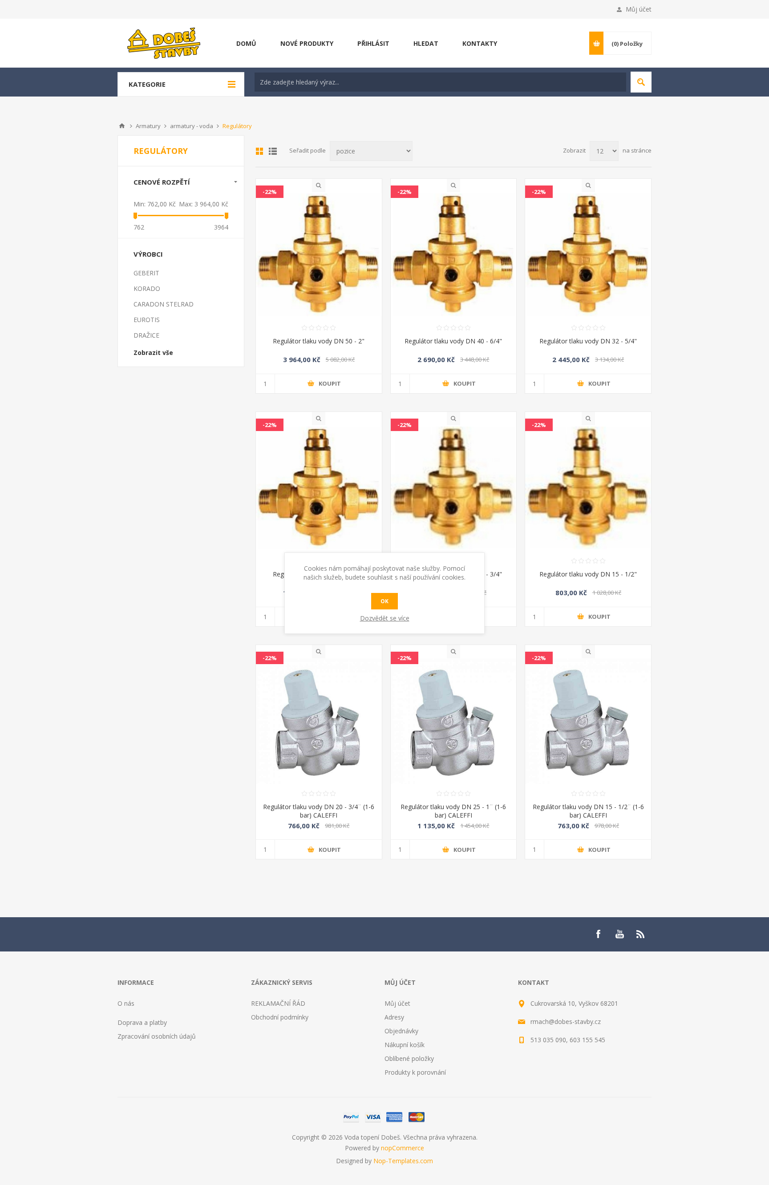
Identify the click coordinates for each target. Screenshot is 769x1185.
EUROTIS (147, 319)
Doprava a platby (142, 1022)
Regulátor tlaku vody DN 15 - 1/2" (588, 574)
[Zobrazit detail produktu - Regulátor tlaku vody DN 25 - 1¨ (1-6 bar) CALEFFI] (454, 721)
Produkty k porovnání (415, 1072)
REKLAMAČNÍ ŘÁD (278, 1003)
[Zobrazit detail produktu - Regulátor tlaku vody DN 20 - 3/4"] (454, 488)
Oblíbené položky (409, 1058)
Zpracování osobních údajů (156, 1036)
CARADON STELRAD (164, 304)
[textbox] (440, 82)
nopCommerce (402, 1148)
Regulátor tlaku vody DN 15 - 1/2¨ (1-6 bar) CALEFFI (588, 810)
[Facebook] (598, 934)
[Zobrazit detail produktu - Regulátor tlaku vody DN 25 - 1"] (319, 488)
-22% (270, 192)
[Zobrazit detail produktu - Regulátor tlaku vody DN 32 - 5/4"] (588, 255)
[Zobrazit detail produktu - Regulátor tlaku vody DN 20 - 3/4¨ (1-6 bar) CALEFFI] (319, 721)
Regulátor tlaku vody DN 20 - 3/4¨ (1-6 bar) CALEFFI (318, 810)
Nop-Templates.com (403, 1161)
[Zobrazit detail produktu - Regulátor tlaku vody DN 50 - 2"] (319, 255)
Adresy (394, 1017)
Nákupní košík (404, 1044)
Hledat (641, 82)
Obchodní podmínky (279, 1017)
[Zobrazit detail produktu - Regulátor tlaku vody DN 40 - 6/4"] (454, 255)
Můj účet (639, 9)
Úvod (121, 126)
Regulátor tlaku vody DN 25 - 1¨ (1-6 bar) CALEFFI (453, 810)
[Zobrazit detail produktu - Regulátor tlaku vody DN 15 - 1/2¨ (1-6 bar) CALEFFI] (588, 721)
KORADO (147, 288)
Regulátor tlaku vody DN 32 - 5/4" (588, 341)
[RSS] (641, 934)
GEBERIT (146, 273)
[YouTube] (619, 934)
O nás (125, 1003)
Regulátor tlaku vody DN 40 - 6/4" (453, 341)
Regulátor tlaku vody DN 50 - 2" (318, 341)
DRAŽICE (146, 335)
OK (384, 601)
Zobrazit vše (153, 352)
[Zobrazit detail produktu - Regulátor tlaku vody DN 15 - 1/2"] (588, 488)
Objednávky (401, 1031)
